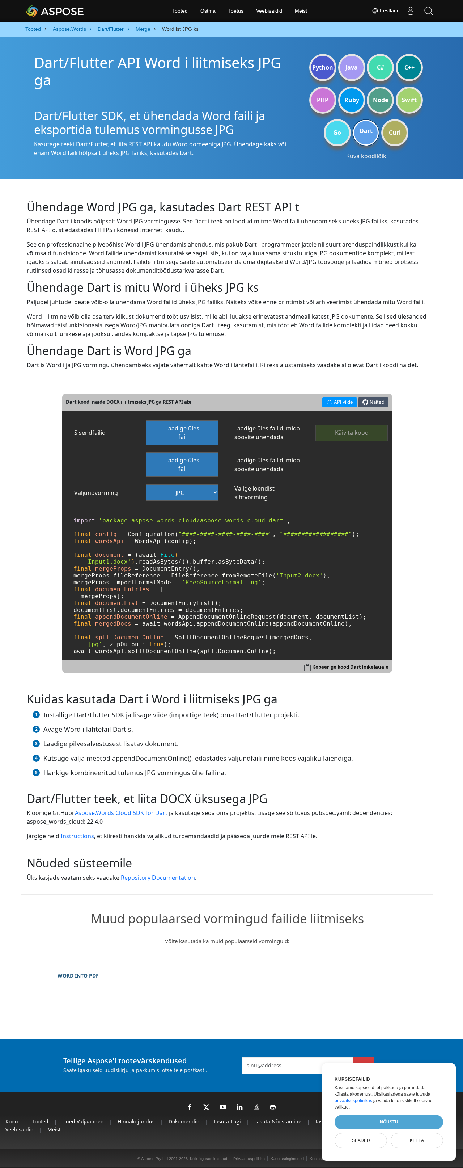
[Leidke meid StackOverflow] (256, 1107)
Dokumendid (184, 1121)
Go (337, 132)
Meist (301, 11)
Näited (376, 402)
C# (380, 67)
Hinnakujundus (136, 1121)
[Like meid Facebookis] (190, 1107)
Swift (409, 100)
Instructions (77, 836)
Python (322, 67)
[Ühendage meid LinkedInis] (240, 1107)
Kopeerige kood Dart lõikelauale (350, 667)
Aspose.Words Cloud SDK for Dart (121, 813)
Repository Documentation (158, 878)
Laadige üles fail (182, 432)
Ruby (351, 100)
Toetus (235, 11)
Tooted (180, 11)
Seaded (361, 1140)
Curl (395, 132)
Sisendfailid (90, 433)
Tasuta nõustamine (278, 1121)
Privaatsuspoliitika (249, 1158)
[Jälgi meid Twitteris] (206, 1107)
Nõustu (389, 1122)
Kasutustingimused (287, 1158)
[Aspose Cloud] (74, 11)
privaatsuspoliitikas (353, 1100)
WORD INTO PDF (78, 975)
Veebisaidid (269, 11)
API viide (337, 401)
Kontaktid (318, 1158)
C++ (409, 67)
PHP (322, 100)
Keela (417, 1140)
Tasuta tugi (227, 1121)
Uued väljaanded (83, 1121)
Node (380, 100)
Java (351, 67)
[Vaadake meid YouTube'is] (223, 1107)
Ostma (208, 11)
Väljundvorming (96, 493)
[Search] (428, 11)
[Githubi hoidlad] (273, 1107)
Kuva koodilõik (366, 156)
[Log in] (410, 11)
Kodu (11, 1121)
